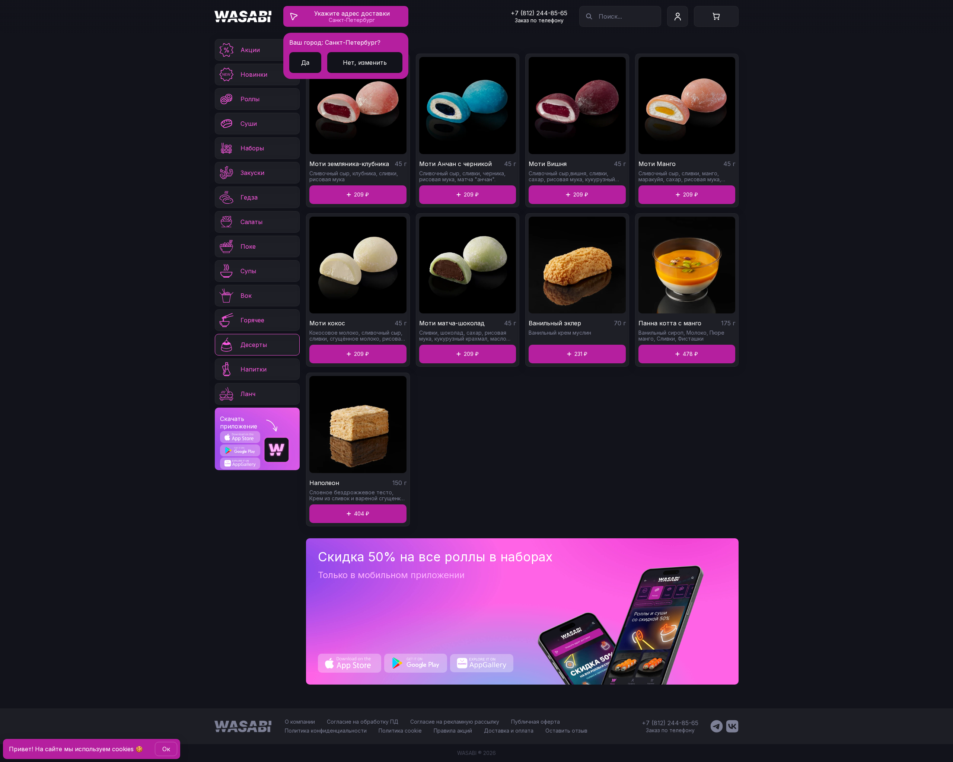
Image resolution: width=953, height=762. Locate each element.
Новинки (253, 74)
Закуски (252, 172)
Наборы (252, 148)
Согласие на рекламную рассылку (454, 721)
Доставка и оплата (508, 730)
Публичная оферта (535, 721)
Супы (248, 271)
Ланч (247, 394)
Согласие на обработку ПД (362, 721)
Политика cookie (400, 730)
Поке (248, 246)
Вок (246, 295)
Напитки (253, 369)
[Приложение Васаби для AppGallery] (240, 463)
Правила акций (453, 730)
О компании (300, 721)
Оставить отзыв (566, 730)
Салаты (251, 222)
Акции (250, 50)
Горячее (252, 320)
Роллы (249, 99)
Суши (248, 123)
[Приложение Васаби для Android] (240, 450)
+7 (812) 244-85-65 (539, 13)
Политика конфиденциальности (326, 730)
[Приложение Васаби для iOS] (240, 437)
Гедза (249, 197)
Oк (166, 749)
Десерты (253, 344)
